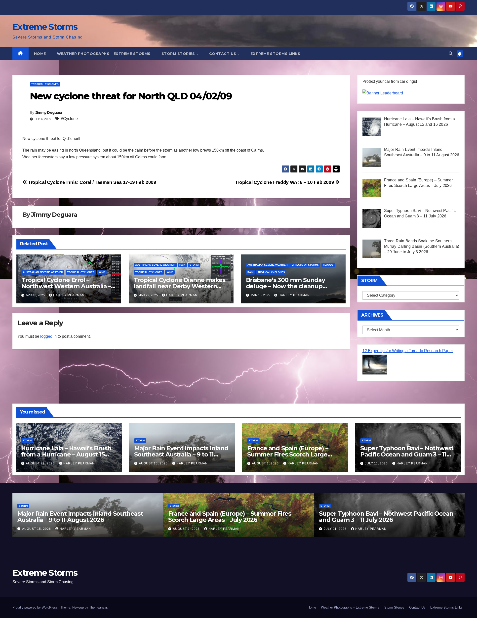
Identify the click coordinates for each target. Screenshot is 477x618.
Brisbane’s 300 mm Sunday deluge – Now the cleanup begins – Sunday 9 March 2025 (289, 286)
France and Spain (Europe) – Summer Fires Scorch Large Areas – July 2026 (287, 454)
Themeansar (98, 607)
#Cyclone (69, 119)
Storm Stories (178, 53)
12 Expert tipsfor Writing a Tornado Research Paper (407, 351)
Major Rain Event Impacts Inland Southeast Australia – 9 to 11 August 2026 (181, 454)
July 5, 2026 (346, 529)
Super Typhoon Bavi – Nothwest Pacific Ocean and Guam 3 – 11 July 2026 (406, 454)
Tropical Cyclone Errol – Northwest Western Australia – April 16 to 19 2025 (66, 286)
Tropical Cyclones (45, 84)
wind (102, 272)
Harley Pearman (68, 295)
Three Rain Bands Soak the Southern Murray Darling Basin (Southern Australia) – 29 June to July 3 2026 (397, 520)
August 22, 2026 (41, 463)
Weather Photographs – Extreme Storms (104, 53)
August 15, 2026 (154, 463)
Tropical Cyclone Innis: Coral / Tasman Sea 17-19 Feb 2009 (91, 182)
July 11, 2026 (377, 463)
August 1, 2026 (266, 463)
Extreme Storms (44, 27)
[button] (451, 53)
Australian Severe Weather (43, 272)
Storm (194, 264)
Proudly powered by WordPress (35, 607)
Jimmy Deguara (49, 112)
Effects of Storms (305, 264)
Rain (182, 264)
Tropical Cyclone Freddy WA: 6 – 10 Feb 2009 (285, 182)
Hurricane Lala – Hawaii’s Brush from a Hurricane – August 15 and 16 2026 (66, 454)
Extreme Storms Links (275, 53)
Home (40, 53)
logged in (48, 336)
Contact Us (223, 53)
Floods (328, 264)
